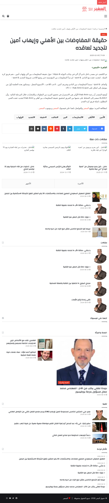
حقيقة (42, 117)
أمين (102, 117)
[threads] (3, 498)
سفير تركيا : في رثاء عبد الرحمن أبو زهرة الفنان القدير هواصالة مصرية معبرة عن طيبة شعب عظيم (52, 423)
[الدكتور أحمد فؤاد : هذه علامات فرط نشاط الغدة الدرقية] (45, 356)
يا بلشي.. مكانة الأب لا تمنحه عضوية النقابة (73, 205)
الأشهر (28, 183)
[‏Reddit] (50, 128)
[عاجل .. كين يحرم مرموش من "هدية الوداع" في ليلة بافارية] (91, 155)
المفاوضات (77, 117)
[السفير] (94, 9)
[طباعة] (31, 128)
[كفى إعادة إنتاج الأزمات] (99, 305)
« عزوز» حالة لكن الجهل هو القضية (76, 217)
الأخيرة (80, 183)
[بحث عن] (3, 16)
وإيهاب (19, 117)
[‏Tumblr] (63, 128)
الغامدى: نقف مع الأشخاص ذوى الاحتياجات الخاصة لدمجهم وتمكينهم (21, 342)
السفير (86, 108)
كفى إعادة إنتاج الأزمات (81, 299)
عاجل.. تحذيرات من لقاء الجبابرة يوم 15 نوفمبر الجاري (19, 168)
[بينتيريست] (57, 128)
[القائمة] (105, 16)
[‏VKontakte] (44, 128)
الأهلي (90, 117)
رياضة (95, 29)
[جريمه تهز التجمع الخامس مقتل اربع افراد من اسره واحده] (99, 232)
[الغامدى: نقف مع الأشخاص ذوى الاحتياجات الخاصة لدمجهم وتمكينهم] (45, 344)
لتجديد (31, 117)
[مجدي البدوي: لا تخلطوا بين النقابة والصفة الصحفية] (99, 289)
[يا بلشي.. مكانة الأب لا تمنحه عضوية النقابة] (99, 209)
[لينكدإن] (69, 128)
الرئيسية (102, 29)
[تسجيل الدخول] (8, 16)
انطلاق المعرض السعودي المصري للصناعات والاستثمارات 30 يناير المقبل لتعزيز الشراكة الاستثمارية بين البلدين (47, 193)
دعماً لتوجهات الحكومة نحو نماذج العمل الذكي (71, 435)
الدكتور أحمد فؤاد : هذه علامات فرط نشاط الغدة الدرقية (21, 353)
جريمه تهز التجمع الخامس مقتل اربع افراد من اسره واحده (67, 229)
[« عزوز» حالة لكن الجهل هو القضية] (99, 221)
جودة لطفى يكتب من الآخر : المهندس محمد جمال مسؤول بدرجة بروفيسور (83, 390)
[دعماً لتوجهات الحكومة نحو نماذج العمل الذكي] (99, 439)
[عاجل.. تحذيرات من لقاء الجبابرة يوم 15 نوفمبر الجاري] (18, 155)
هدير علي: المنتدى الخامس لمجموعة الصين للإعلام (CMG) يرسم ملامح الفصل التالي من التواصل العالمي (49, 411)
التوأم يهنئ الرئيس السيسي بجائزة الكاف (57, 168)
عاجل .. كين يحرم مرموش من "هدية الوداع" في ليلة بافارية (93, 168)
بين (64, 117)
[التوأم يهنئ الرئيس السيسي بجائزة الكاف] (54, 155)
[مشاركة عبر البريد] (38, 128)
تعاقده (54, 117)
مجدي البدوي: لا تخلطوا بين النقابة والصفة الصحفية (70, 283)
